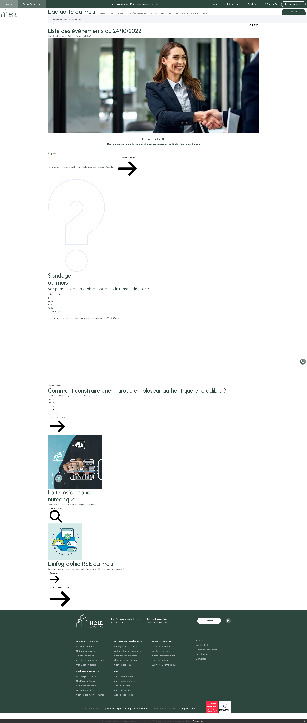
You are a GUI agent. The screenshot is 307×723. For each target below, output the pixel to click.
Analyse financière (161, 651)
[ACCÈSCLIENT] (293, 4)
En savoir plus (198, 721)
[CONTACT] (209, 621)
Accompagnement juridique (90, 660)
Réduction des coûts (86, 685)
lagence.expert (189, 708)
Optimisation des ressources (128, 651)
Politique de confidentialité (138, 708)
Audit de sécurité (122, 690)
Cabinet (9, 4)
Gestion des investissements (90, 694)
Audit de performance (125, 681)
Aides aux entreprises (236, 4)
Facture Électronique (32, 4)
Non (58, 294)
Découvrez (54, 573)
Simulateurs (253, 4)
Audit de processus (123, 694)
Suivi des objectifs (161, 660)
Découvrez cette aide (127, 157)
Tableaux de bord (161, 646)
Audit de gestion (122, 685)
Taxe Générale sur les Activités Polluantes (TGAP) (69, 36)
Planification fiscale (85, 681)
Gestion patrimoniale (86, 676)
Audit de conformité (124, 676)
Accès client (202, 645)
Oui (51, 294)
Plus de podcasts (57, 417)
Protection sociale (85, 690)
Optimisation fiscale (86, 664)
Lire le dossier (56, 508)
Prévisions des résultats (163, 655)
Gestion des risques (123, 664)
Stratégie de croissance (125, 646)
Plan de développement (126, 660)
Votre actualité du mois (60, 587)
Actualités (217, 4)
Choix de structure (85, 646)
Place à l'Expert (274, 4)
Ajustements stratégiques (164, 664)
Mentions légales (114, 708)
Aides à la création (85, 655)
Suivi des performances (125, 655)
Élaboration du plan (85, 651)
